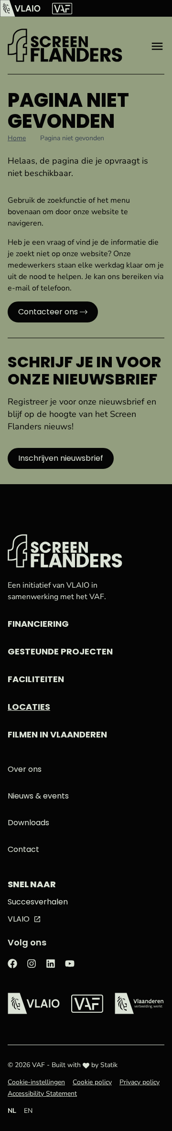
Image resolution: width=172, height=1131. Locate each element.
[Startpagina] (65, 45)
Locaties (29, 707)
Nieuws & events (38, 795)
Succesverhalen (38, 901)
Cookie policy (92, 1082)
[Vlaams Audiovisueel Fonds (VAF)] (62, 8)
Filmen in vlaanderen (57, 734)
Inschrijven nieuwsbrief (60, 458)
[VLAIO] (20, 8)
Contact (23, 849)
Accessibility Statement (42, 1093)
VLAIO (19, 918)
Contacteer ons (48, 311)
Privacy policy (139, 1082)
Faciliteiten (36, 679)
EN (28, 1110)
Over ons (25, 769)
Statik (109, 1064)
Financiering (38, 624)
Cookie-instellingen (36, 1082)
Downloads (28, 822)
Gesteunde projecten (60, 651)
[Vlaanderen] (139, 1003)
